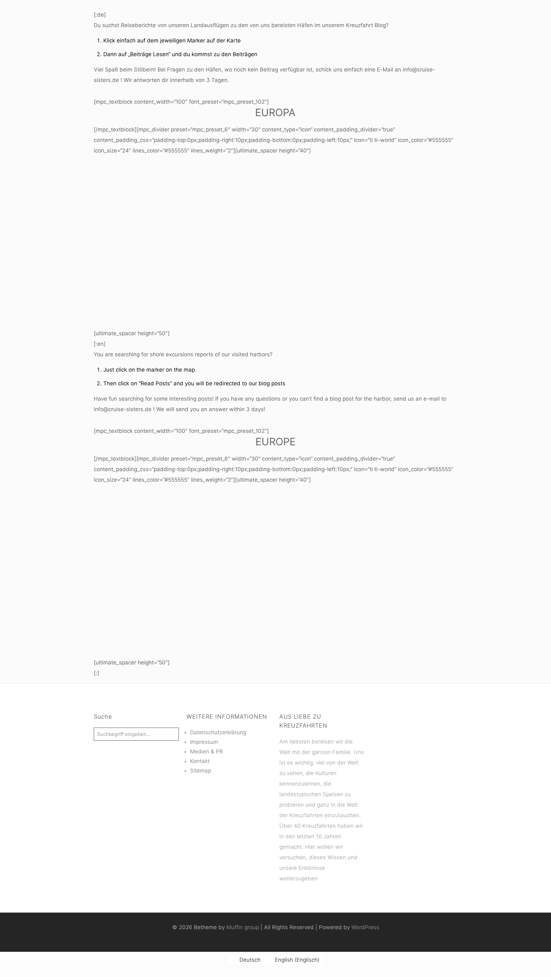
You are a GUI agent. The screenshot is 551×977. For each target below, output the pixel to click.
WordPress (365, 927)
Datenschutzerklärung (218, 732)
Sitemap (200, 770)
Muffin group (242, 927)
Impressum (204, 742)
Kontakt (199, 761)
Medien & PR (206, 751)
